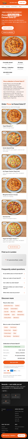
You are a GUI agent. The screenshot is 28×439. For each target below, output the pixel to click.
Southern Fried (7, 330)
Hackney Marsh (7, 317)
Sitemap (16, 428)
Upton (13, 314)
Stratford (17, 305)
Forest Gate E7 (14, 6)
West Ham (13, 311)
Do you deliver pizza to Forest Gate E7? (13, 273)
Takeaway (8, 6)
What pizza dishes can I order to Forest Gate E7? (13, 287)
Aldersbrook (16, 317)
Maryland (6, 308)
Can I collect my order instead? (11, 282)
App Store (5, 390)
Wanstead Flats (20, 314)
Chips (14, 333)
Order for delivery (7, 28)
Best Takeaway (7, 336)
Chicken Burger (7, 333)
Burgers (15, 330)
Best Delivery (16, 336)
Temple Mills (7, 314)
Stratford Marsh (14, 308)
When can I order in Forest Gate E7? (12, 278)
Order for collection (8, 32)
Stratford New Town (8, 305)
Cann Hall (6, 311)
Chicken (6, 327)
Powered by (3, 410)
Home (3, 6)
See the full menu (14, 247)
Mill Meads (20, 311)
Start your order (14, 362)
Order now (22, 2)
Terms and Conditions (19, 426)
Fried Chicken (13, 327)
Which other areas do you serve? (11, 292)
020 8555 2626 (13, 2)
